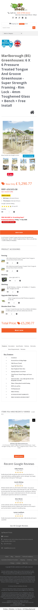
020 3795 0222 (23, 13)
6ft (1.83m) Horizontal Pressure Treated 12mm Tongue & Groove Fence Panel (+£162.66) (21, 267)
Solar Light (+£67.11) (14, 277)
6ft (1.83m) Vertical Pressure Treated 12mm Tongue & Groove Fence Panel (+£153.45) (20, 259)
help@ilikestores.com (9, 548)
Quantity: (3, 209)
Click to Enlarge (28, 156)
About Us (17, 556)
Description (11, 346)
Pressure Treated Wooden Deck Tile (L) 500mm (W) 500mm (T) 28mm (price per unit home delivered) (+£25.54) (21, 309)
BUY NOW (20, 232)
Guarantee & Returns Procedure (9, 560)
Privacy (12, 563)
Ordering (29, 560)
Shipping (22, 560)
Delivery (26, 346)
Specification (19, 346)
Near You (25, 563)
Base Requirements (13, 349)
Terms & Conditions (27, 556)
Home (6, 556)
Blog (12, 556)
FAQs (35, 560)
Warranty (33, 346)
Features (4, 346)
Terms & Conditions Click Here (20, 586)
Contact (18, 563)
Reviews (23, 349)
